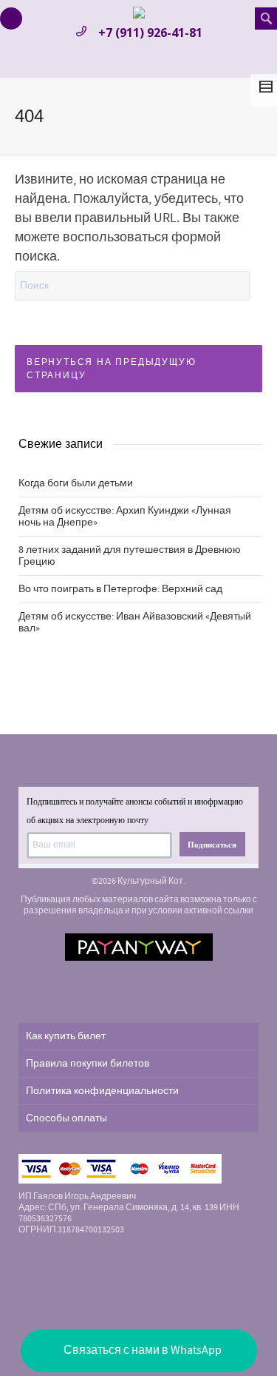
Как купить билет (66, 1036)
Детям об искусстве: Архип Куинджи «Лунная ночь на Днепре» (124, 516)
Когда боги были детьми (75, 483)
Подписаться (212, 844)
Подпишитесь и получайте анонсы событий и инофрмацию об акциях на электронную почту (135, 810)
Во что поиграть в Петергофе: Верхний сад (120, 589)
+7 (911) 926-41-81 (150, 32)
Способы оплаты (66, 1118)
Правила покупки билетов (87, 1063)
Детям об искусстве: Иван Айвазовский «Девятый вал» (134, 622)
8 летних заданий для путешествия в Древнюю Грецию (129, 555)
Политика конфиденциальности (102, 1091)
